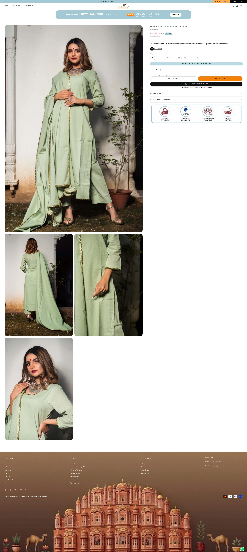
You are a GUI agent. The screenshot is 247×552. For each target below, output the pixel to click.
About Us (7, 476)
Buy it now (220, 78)
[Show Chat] (242, 549)
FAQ (6, 467)
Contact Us (8, 470)
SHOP (6, 6)
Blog (6, 473)
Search (7, 464)
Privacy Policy (73, 464)
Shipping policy (74, 483)
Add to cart (173, 78)
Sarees (143, 467)
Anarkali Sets (145, 470)
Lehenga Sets (145, 464)
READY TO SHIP (28, 6)
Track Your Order (10, 480)
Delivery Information (75, 470)
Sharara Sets (145, 473)
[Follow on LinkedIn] (26, 490)
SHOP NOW (111, 1)
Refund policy (73, 480)
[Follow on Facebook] (6, 490)
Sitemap (7, 483)
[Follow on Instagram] (11, 490)
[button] (196, 49)
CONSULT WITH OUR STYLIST (198, 84)
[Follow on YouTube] (21, 490)
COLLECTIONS (16, 6)
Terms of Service (74, 476)
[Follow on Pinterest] (16, 490)
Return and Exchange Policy (77, 467)
